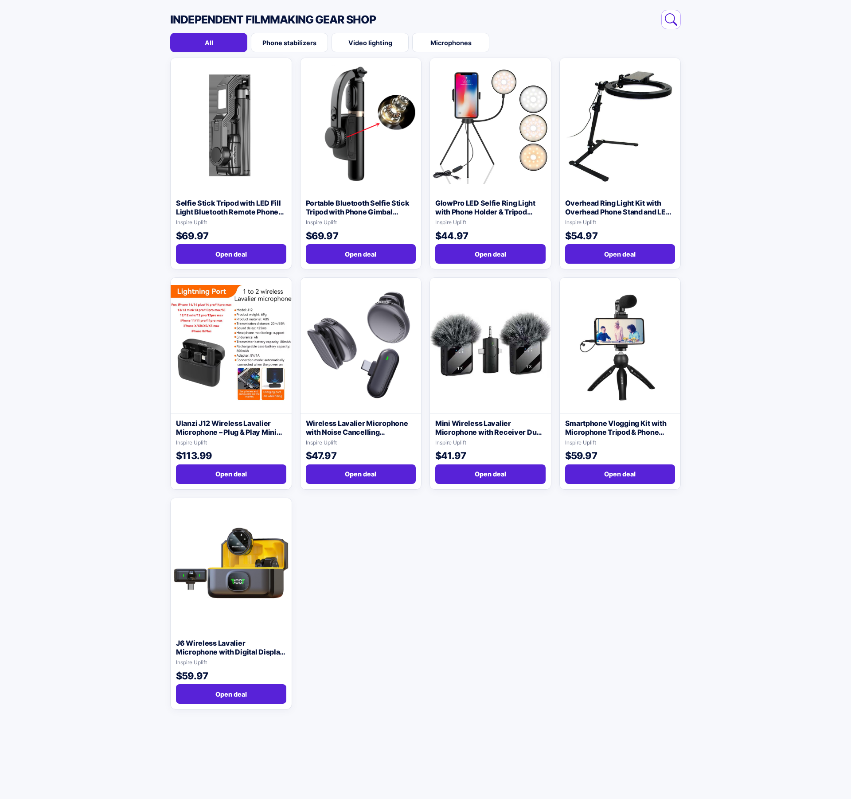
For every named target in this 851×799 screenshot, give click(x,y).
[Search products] (671, 19)
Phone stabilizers (289, 43)
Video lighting (370, 43)
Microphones (451, 43)
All (209, 43)
